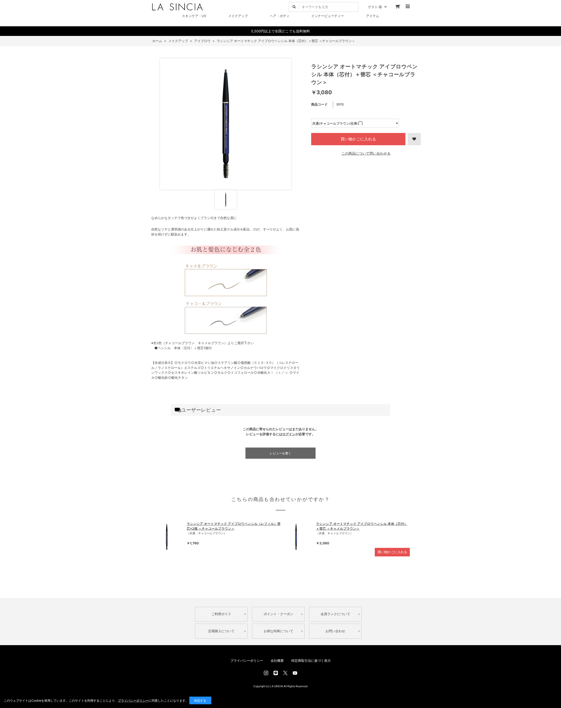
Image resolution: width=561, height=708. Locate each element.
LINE (275, 673)
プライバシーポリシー (246, 660)
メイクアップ (238, 16)
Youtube (295, 673)
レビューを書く (280, 453)
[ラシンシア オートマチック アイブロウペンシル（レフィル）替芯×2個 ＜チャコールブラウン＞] (166, 536)
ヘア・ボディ (279, 16)
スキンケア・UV (194, 16)
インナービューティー (327, 16)
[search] (294, 7)
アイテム (372, 16)
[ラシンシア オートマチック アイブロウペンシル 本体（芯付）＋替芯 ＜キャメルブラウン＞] (296, 536)
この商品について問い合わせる (366, 153)
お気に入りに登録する (414, 139)
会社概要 (277, 660)
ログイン (288, 434)
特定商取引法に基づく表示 (311, 660)
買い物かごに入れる (358, 139)
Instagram (266, 673)
